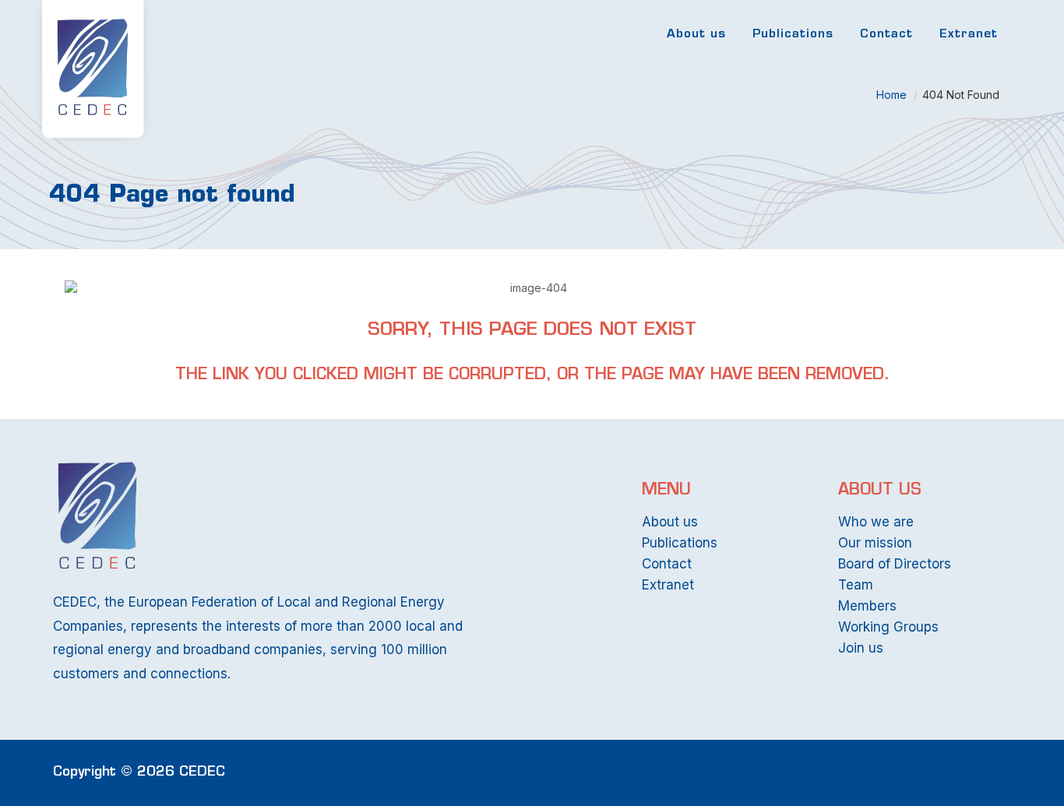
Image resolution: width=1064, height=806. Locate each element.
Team (855, 585)
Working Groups (888, 627)
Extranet (968, 34)
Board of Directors (894, 564)
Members (867, 606)
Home (891, 94)
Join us (860, 648)
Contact (886, 34)
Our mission (875, 543)
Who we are (876, 522)
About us (696, 34)
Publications (792, 34)
